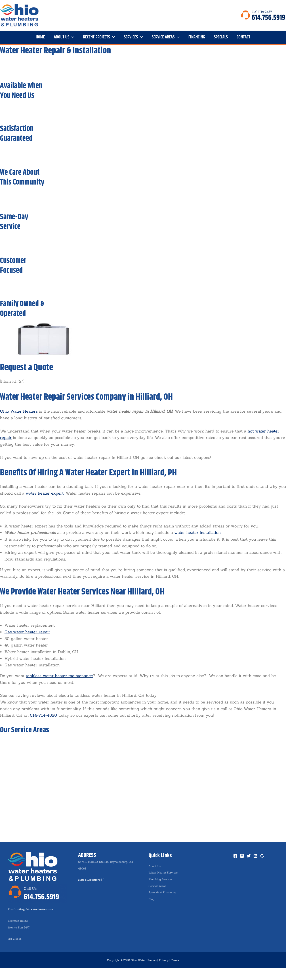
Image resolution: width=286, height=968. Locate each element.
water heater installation (197, 532)
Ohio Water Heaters (19, 411)
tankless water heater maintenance (59, 675)
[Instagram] (242, 856)
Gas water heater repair (27, 631)
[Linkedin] (255, 856)
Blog (151, 899)
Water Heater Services (163, 872)
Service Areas (157, 886)
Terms (175, 960)
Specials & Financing (162, 892)
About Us (155, 866)
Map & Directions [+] (91, 879)
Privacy (164, 960)
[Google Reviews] (262, 856)
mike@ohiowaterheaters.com (35, 909)
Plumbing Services (160, 879)
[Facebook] (235, 856)
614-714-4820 (43, 715)
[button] (71, 37)
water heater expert (45, 493)
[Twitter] (249, 856)
